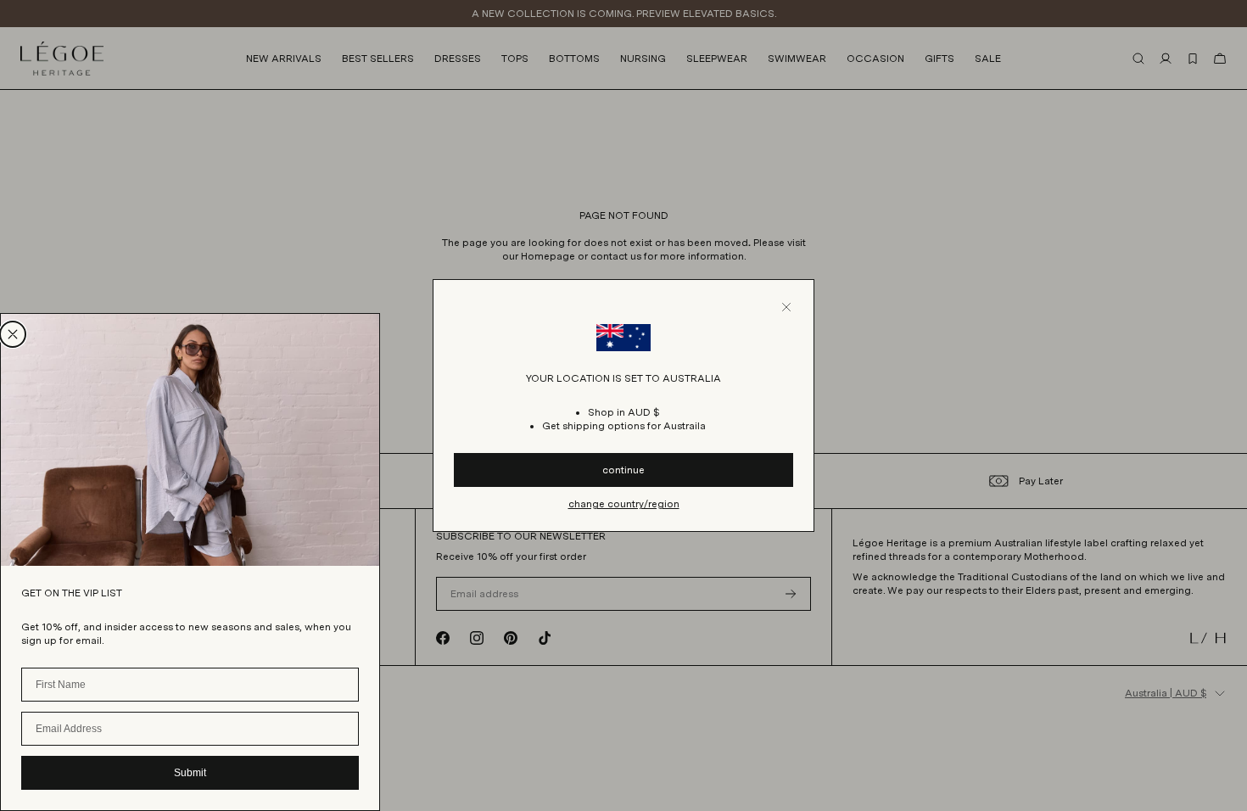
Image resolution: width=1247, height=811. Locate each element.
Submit (190, 773)
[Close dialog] (12, 334)
